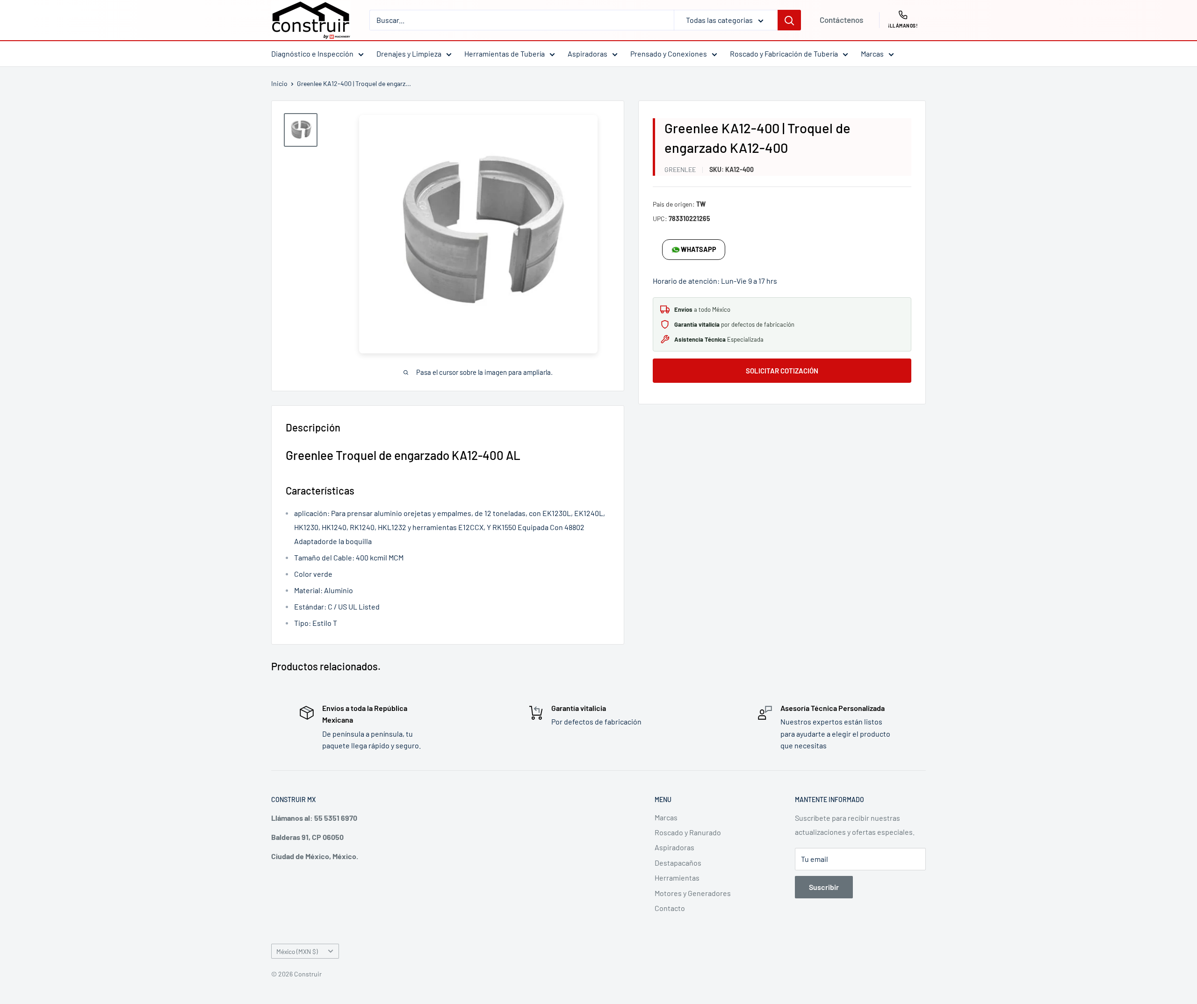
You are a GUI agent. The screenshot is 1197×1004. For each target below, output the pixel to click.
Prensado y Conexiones (668, 53)
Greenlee (680, 169)
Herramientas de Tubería (504, 53)
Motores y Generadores (693, 893)
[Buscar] (789, 20)
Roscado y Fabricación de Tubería (784, 53)
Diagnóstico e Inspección (312, 53)
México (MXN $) (297, 951)
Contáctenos (841, 19)
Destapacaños (678, 862)
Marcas (872, 53)
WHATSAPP (698, 249)
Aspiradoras (587, 53)
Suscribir (824, 886)
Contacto (670, 908)
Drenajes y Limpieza (408, 53)
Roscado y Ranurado (688, 832)
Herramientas (677, 877)
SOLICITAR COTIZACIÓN (782, 370)
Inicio (279, 83)
